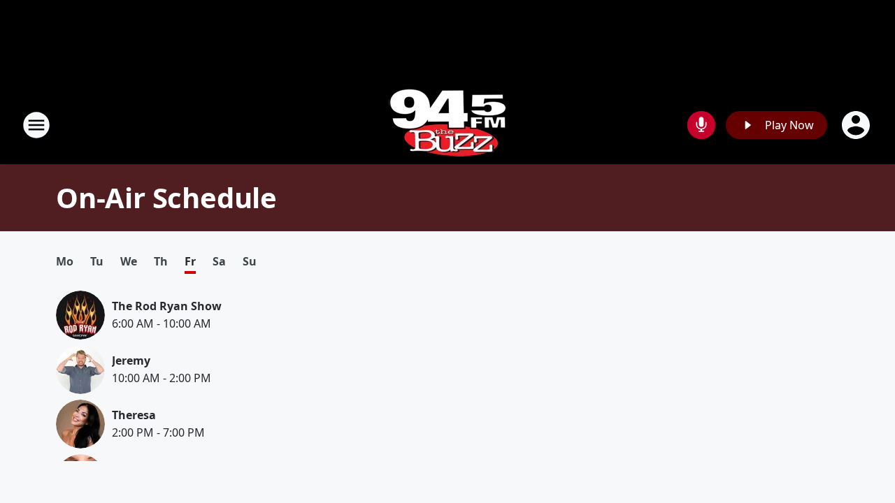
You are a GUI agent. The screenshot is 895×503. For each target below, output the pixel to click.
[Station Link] (448, 124)
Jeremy (131, 360)
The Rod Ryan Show (167, 306)
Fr (190, 261)
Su (250, 261)
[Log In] (857, 125)
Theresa (134, 415)
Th (161, 261)
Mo (64, 261)
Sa (219, 261)
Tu (96, 261)
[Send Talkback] (701, 125)
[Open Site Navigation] (36, 125)
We (128, 261)
